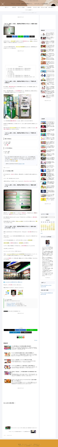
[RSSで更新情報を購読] (23, 337)
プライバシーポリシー (25, 444)
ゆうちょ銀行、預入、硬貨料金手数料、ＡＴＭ (14, 311)
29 (51, 229)
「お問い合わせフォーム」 (36, 444)
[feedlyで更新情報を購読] (21, 337)
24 (41, 229)
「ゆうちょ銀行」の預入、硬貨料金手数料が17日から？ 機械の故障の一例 (18, 75)
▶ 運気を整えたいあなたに (11, 304)
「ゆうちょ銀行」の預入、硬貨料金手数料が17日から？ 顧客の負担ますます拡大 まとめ (21, 76)
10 (41, 226)
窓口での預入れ (10, 71)
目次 (19, 66)
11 (43, 226)
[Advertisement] (21, 20)
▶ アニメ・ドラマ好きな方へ (11, 303)
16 (53, 226)
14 (49, 226)
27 (47, 229)
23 (53, 228)
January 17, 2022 (21, 163)
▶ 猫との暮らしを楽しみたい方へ (12, 305)
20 (47, 228)
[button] (32, 36)
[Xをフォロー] (18, 337)
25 (43, 229)
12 (45, 226)
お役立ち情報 (6, 311)
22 (51, 228)
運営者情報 (19, 444)
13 (47, 226)
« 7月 (41, 233)
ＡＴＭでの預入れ (11, 72)
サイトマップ (30, 444)
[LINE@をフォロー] (19, 337)
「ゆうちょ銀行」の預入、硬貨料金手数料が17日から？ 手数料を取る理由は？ (19, 68)
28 (49, 229)
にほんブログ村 (43, 286)
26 (45, 229)
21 (49, 228)
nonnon (47, 245)
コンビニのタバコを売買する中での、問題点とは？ (13, 282)
